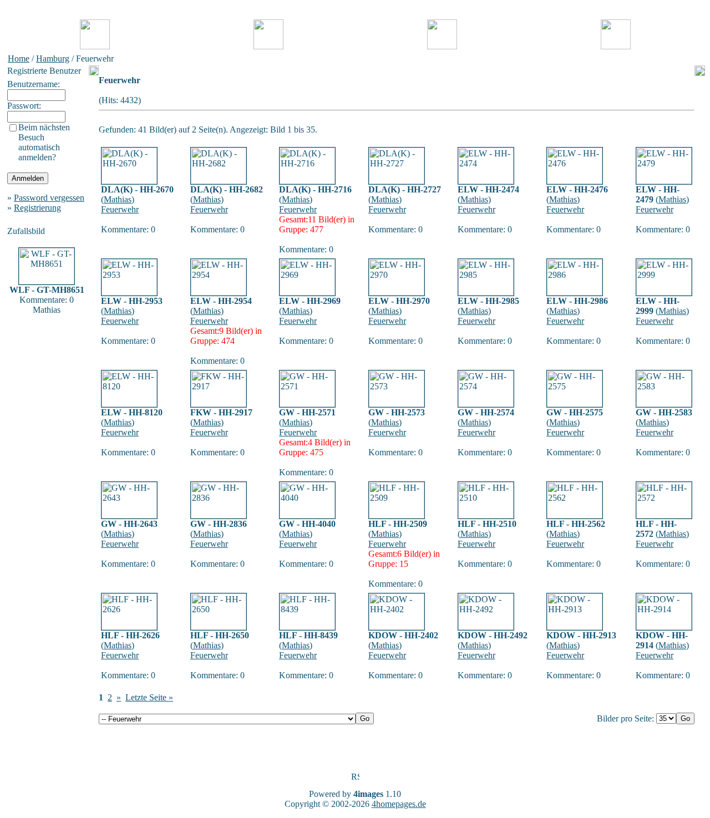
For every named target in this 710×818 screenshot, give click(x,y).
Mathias (117, 199)
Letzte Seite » (149, 697)
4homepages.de (399, 804)
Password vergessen (49, 197)
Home (18, 58)
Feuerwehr (120, 209)
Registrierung (37, 207)
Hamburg (52, 58)
